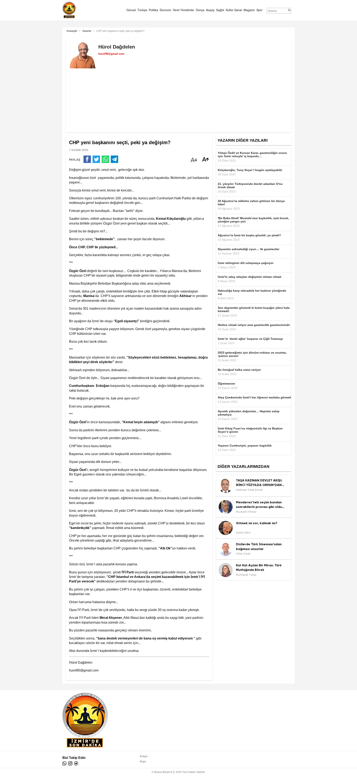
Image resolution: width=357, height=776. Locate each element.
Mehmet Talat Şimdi (249, 489)
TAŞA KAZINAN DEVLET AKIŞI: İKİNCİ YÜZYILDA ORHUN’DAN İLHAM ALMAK (259, 482)
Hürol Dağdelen (116, 47)
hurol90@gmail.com (111, 53)
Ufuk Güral (243, 553)
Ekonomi (165, 10)
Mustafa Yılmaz (246, 511)
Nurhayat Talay (246, 574)
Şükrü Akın (243, 532)
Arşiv (143, 761)
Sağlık (220, 10)
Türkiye (142, 10)
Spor (259, 10)
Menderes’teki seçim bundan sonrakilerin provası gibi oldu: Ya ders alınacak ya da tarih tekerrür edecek (259, 504)
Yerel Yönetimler (183, 10)
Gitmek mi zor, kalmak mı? (256, 523)
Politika (153, 10)
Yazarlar (86, 31)
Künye (144, 756)
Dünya (200, 10)
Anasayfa (72, 31)
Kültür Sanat (234, 10)
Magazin (249, 10)
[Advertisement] (178, 103)
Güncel (131, 10)
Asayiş (210, 10)
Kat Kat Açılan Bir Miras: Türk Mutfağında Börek (259, 567)
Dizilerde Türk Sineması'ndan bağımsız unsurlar (259, 546)
